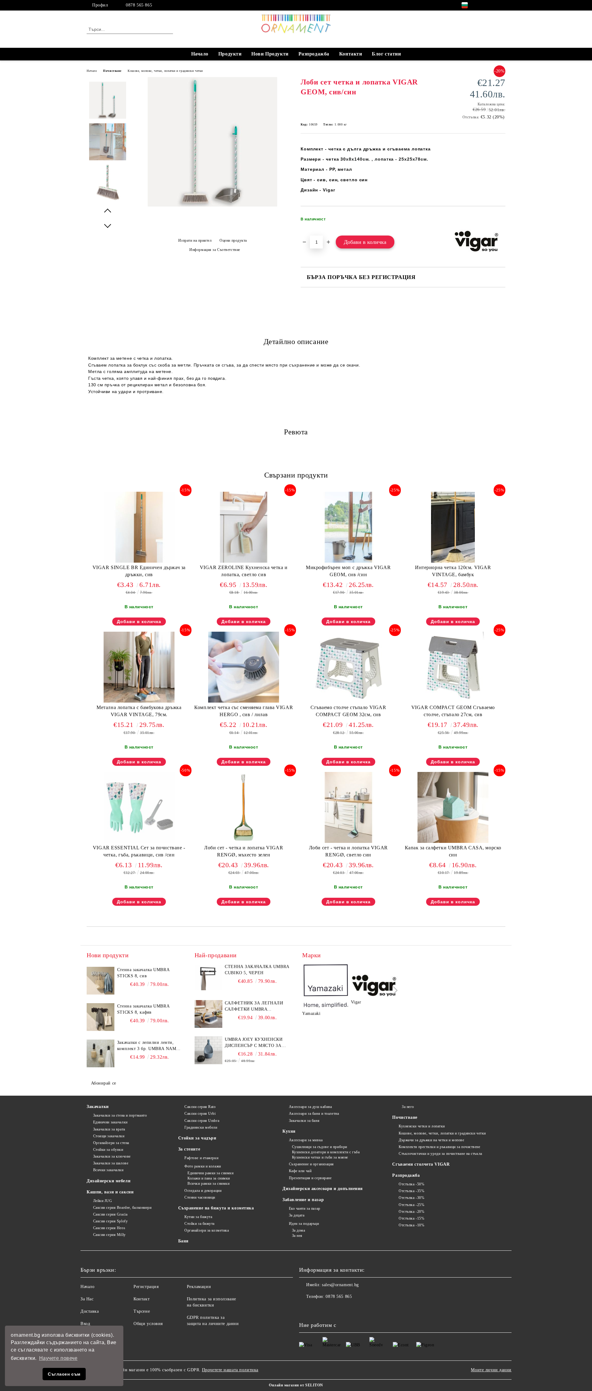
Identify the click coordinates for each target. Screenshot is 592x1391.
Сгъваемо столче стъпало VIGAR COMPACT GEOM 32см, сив (348, 711)
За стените (189, 1149)
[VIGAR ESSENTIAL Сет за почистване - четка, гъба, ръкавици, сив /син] (139, 807)
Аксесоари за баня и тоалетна (314, 1113)
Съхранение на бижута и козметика (216, 1208)
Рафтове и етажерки (201, 1158)
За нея (297, 1235)
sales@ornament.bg (340, 1284)
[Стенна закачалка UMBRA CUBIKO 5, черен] (208, 977)
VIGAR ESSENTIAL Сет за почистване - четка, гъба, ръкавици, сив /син (139, 851)
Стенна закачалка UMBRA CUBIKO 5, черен (257, 969)
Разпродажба (313, 53)
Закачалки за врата (109, 1129)
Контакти (350, 53)
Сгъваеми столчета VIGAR (421, 1164)
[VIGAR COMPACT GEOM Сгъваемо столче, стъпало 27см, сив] (452, 667)
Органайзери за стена (111, 1143)
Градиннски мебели (200, 1127)
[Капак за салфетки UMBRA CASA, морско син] (452, 807)
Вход (85, 1323)
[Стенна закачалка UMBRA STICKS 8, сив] (100, 981)
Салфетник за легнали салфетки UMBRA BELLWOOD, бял (254, 1006)
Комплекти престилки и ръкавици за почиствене (439, 1147)
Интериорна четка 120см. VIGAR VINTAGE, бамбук (453, 571)
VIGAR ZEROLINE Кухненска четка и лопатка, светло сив (244, 571)
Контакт (142, 1299)
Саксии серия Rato (200, 1107)
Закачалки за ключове (112, 1156)
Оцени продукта (233, 240)
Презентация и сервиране (310, 1178)
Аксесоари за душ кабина (310, 1107)
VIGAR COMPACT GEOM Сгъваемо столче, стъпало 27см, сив (453, 711)
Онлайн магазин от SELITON (296, 1385)
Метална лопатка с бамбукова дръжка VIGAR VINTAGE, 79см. (139, 711)
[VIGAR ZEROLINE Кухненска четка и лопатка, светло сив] (243, 527)
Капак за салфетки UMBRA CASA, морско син (453, 851)
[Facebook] (483, 5)
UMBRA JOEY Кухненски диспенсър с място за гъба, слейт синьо (253, 1043)
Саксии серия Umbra (201, 1120)
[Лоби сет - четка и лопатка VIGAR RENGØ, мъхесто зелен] (243, 807)
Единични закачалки (110, 1122)
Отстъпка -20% (411, 1211)
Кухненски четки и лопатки (422, 1126)
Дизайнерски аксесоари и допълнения (322, 1188)
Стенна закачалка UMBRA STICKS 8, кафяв (143, 1009)
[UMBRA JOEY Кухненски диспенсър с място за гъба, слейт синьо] (208, 1050)
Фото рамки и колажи (202, 1166)
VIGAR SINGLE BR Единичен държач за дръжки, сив (139, 571)
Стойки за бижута (199, 1223)
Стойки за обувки (108, 1149)
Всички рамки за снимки (208, 1183)
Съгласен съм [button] (64, 1374)
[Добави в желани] (500, 221)
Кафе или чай (300, 1171)
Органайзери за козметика (206, 1230)
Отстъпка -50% (411, 1184)
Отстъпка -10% (411, 1225)
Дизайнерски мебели (108, 1181)
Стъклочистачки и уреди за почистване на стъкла (440, 1153)
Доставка (89, 1311)
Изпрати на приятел (195, 240)
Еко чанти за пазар (304, 1208)
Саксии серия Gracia (110, 1214)
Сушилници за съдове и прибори (319, 1147)
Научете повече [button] (58, 1358)
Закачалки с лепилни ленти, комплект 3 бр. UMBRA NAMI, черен (148, 1046)
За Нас (86, 1299)
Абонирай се (103, 1083)
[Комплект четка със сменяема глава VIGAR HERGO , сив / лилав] (243, 667)
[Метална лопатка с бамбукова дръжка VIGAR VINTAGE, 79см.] (139, 667)
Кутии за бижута (198, 1217)
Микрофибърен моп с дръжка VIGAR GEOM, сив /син (348, 571)
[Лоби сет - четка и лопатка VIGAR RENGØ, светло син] (348, 807)
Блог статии (386, 53)
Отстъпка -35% (411, 1191)
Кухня (289, 1131)
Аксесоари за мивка (306, 1140)
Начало (199, 53)
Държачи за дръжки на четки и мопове (431, 1140)
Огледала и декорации (202, 1190)
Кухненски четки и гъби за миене (320, 1157)
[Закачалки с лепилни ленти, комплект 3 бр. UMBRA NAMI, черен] (100, 1053)
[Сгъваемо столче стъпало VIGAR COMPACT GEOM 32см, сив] (348, 667)
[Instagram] (492, 5)
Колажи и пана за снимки (208, 1178)
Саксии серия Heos (109, 1228)
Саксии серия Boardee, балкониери (122, 1207)
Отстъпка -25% (411, 1205)
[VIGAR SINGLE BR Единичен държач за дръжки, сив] (139, 527)
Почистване (112, 70)
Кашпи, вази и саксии (110, 1192)
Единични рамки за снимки (210, 1173)
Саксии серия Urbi (200, 1113)
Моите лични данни (491, 1370)
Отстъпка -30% (411, 1198)
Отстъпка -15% (411, 1218)
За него (408, 1107)
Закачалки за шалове (110, 1163)
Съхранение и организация (311, 1164)
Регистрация (146, 1286)
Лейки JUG (102, 1201)
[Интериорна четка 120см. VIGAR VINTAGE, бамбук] (453, 527)
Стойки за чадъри (197, 1138)
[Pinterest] (502, 5)
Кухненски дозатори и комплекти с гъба (326, 1152)
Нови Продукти (269, 53)
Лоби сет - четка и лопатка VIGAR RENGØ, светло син (348, 851)
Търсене (142, 1311)
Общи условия (148, 1323)
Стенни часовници (199, 1197)
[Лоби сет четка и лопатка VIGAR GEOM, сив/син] (212, 205)
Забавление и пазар (303, 1199)
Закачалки (98, 1106)
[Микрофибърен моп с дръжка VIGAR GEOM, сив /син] (348, 527)
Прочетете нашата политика (230, 1370)
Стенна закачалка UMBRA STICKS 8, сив (143, 972)
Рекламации (199, 1286)
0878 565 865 (139, 5)
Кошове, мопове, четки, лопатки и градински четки (165, 70)
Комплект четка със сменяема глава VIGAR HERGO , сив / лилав (243, 711)
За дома (298, 1230)
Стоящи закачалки (109, 1136)
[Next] (393, 990)
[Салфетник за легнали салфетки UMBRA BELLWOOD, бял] (208, 1014)
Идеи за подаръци (304, 1223)
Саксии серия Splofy (110, 1221)
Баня (183, 1241)
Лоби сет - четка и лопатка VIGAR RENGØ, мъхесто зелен (243, 851)
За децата (297, 1215)
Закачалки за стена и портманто (120, 1115)
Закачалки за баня (304, 1120)
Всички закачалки (108, 1170)
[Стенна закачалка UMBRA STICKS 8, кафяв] (100, 1017)
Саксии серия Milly (109, 1235)
